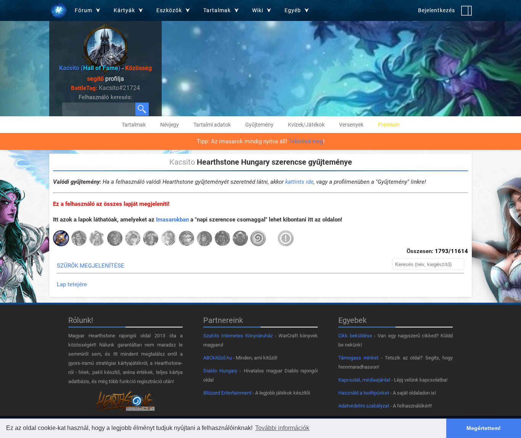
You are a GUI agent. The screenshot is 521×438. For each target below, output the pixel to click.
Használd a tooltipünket (363, 393)
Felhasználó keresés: (105, 97)
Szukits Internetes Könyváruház (238, 336)
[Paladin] (151, 239)
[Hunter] (115, 239)
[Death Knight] (61, 239)
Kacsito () (90, 68)
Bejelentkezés (436, 10)
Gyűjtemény (259, 125)
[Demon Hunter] (79, 239)
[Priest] (169, 239)
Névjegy (169, 125)
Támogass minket (358, 358)
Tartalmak (134, 125)
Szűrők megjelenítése (90, 265)
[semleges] (258, 239)
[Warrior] (240, 239)
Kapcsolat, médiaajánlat (364, 380)
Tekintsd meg (306, 141)
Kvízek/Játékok (306, 125)
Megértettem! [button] (483, 428)
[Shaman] (204, 239)
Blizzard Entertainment (227, 393)
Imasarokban (172, 219)
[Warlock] (222, 239)
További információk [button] (282, 428)
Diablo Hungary (220, 371)
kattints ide (299, 181)
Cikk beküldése (355, 336)
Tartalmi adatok (212, 125)
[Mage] (133, 239)
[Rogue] (186, 239)
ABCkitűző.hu (217, 358)
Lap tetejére (72, 284)
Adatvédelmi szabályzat (363, 406)
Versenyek (351, 125)
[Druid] (97, 239)
